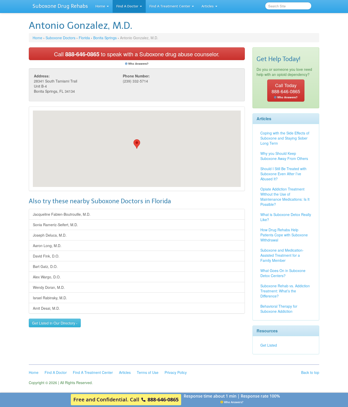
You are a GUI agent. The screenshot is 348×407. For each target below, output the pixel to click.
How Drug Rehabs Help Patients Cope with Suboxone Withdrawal (284, 234)
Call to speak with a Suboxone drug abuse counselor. (136, 54)
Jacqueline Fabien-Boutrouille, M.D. (61, 214)
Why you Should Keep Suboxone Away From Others (284, 156)
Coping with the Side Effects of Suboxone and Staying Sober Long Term (284, 138)
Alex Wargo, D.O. (47, 276)
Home (100, 6)
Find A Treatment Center (170, 6)
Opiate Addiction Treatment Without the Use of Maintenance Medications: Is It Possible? (285, 196)
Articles (208, 6)
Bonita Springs (105, 37)
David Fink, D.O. (46, 256)
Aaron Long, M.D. (47, 245)
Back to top (310, 372)
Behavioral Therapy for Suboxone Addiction (278, 309)
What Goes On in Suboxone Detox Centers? (282, 273)
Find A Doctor (127, 6)
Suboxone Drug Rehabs (60, 6)
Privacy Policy (176, 372)
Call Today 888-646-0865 (286, 90)
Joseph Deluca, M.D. (49, 235)
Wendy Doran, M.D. (49, 287)
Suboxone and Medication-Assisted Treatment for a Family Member (282, 255)
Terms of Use (147, 372)
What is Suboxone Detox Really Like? (285, 217)
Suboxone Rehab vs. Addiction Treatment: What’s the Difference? (285, 291)
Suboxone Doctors (60, 37)
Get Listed (268, 345)
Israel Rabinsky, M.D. (50, 297)
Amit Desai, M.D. (46, 308)
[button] (136, 144)
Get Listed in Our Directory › (54, 322)
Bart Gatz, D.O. (45, 266)
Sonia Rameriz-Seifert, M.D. (55, 224)
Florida (84, 37)
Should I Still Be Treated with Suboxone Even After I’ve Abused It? (283, 173)
